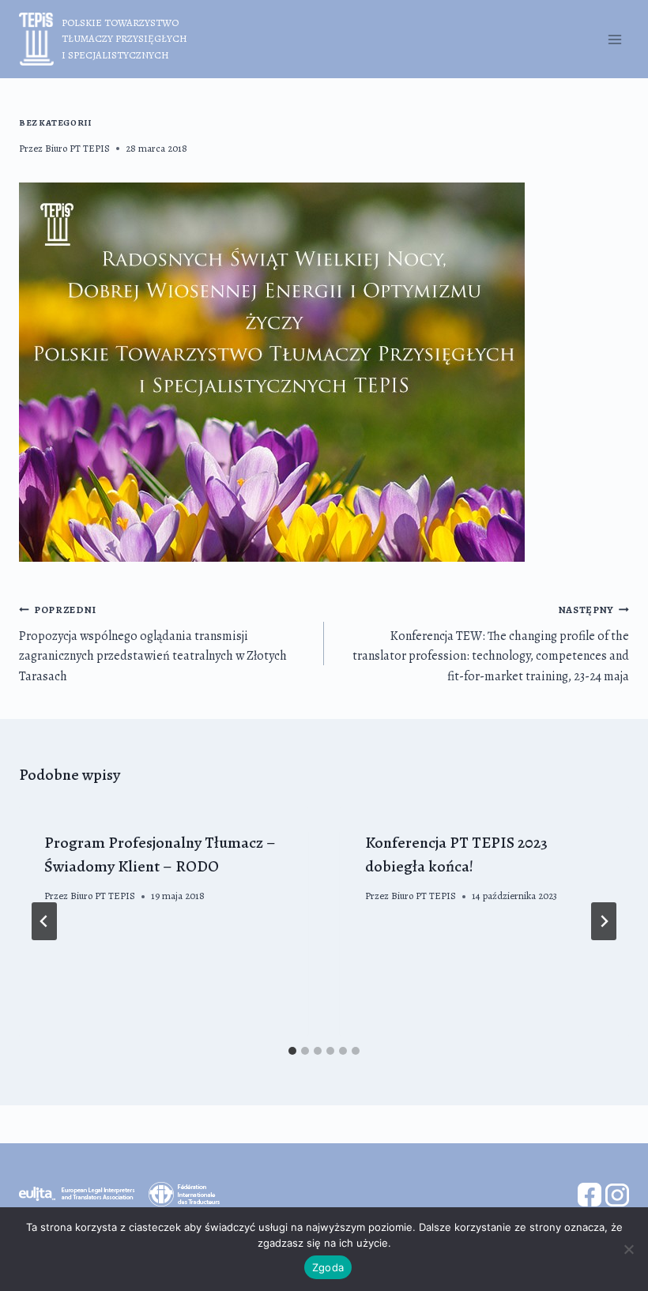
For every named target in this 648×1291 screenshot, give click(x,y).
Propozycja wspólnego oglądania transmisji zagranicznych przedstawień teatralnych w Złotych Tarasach (153, 644)
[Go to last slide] (44, 921)
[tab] (292, 1051)
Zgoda (328, 1267)
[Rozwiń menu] (614, 39)
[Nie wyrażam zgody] (628, 1249)
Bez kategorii (55, 123)
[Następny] (603, 921)
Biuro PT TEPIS (77, 148)
